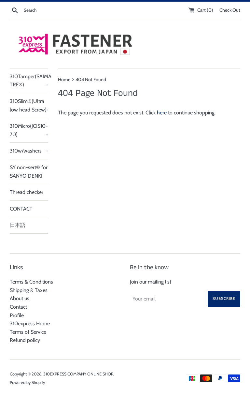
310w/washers (29, 151)
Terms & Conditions (31, 282)
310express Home (30, 323)
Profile (17, 315)
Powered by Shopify (27, 382)
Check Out (229, 10)
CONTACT (21, 209)
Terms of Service (28, 332)
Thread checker (26, 192)
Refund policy (25, 340)
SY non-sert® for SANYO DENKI (29, 171)
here (162, 113)
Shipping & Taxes (29, 290)
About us (19, 298)
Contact (18, 307)
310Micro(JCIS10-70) (29, 130)
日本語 (17, 225)
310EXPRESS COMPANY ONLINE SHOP (78, 374)
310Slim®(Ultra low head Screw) (29, 105)
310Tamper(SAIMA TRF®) (29, 80)
